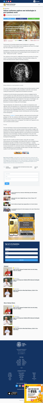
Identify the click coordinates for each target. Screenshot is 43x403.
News (23, 359)
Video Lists (19, 363)
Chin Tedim (10, 376)
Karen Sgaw (21, 377)
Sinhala (34, 374)
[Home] (9, 4)
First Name (7, 251)
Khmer (21, 378)
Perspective (24, 361)
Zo (34, 379)
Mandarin (21, 379)
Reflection (24, 363)
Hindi (10, 377)
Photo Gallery (18, 362)
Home (20, 359)
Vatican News (6, 8)
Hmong (10, 378)
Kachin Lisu (21, 374)
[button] (9, 19)
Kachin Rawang (21, 375)
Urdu (34, 377)
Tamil (34, 375)
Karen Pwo (21, 376)
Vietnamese (34, 378)
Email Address (7, 247)
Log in (22, 367)
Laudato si (12, 115)
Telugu (34, 376)
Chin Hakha (10, 375)
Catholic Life (24, 362)
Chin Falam (10, 374)
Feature (23, 360)
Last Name (6, 255)
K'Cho (10, 379)
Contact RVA (18, 361)
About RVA (19, 360)
